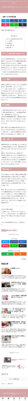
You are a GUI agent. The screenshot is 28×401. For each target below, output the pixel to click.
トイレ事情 (9, 41)
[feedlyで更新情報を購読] (7, 254)
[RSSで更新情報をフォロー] (20, 254)
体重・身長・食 (10, 45)
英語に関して (10, 47)
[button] (25, 230)
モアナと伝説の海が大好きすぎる (14, 39)
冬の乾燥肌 (9, 43)
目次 (12, 36)
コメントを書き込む (14, 379)
